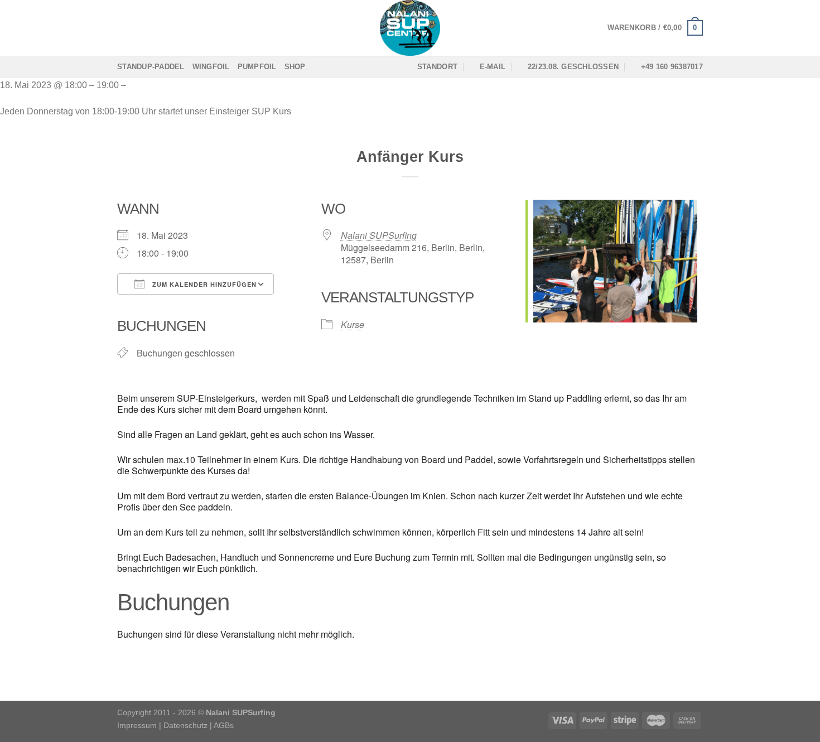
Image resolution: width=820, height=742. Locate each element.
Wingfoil (211, 66)
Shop (295, 66)
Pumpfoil (257, 66)
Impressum (137, 725)
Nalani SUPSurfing (379, 235)
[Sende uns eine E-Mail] (167, 28)
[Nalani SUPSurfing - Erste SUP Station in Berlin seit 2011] (410, 28)
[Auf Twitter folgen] (153, 28)
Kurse (352, 324)
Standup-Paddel (151, 66)
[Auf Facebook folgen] (124, 28)
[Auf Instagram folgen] (138, 28)
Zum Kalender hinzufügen (203, 284)
